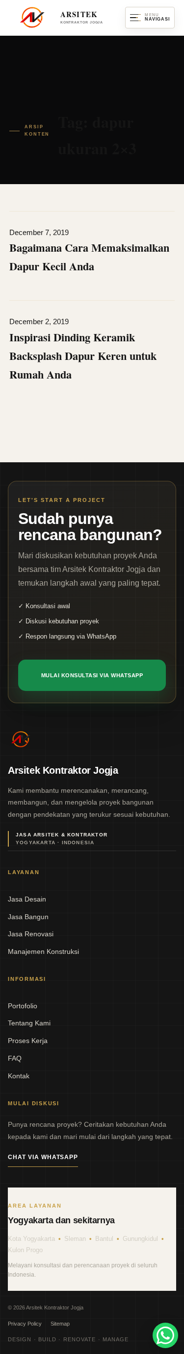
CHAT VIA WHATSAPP (43, 1157)
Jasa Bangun (28, 917)
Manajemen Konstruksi (43, 951)
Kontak (18, 1076)
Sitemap (60, 1324)
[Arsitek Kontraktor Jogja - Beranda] (20, 739)
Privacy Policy (25, 1324)
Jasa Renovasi (30, 934)
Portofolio (22, 1006)
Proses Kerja (28, 1041)
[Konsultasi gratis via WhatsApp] (165, 1335)
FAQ (15, 1058)
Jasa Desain (27, 899)
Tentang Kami (29, 1023)
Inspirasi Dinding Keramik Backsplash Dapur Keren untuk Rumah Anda (83, 355)
